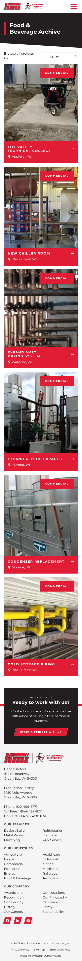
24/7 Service (52, 840)
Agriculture (13, 854)
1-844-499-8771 (31, 811)
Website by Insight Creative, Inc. (41, 955)
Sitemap (39, 949)
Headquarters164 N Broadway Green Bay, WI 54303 (20, 773)
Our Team (50, 902)
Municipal (50, 869)
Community (13, 902)
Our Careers (13, 912)
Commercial (56, 72)
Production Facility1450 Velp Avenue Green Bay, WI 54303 (20, 792)
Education (12, 869)
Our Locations (54, 893)
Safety (48, 907)
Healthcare (51, 854)
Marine (48, 864)
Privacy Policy (20, 949)
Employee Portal (60, 949)
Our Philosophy (55, 897)
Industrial (50, 859)
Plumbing (12, 840)
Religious (50, 873)
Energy (10, 873)
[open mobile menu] (73, 6)
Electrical (50, 835)
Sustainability (53, 912)
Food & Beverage (17, 878)
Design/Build (14, 830)
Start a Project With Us (41, 732)
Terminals (50, 878)
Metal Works (14, 835)
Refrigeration (53, 830)
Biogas (9, 859)
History (9, 907)
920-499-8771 (26, 807)
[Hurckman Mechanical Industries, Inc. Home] (24, 6)
